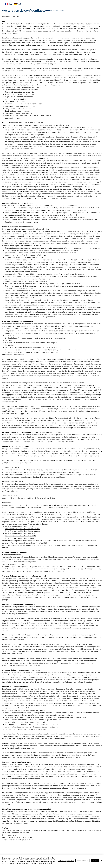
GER (19, 4)
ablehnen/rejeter (82, 861)
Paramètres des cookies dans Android (19, 538)
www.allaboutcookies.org (58, 507)
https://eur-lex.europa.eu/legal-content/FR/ (64, 390)
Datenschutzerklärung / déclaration (41, 863)
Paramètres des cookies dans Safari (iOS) (20, 536)
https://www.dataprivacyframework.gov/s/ (74, 428)
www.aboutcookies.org (38, 507)
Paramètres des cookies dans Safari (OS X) (21, 533)
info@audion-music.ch (27, 840)
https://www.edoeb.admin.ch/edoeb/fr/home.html (64, 757)
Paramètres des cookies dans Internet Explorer (22, 529)
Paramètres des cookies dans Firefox (19, 526)
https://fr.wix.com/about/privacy (61, 418)
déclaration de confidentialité (52, 10)
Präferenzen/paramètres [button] (66, 861)
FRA (10, 4)
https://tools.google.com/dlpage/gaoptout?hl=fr (28, 543)
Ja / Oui (94, 861)
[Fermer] (101, 860)
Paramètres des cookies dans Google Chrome (22, 531)
